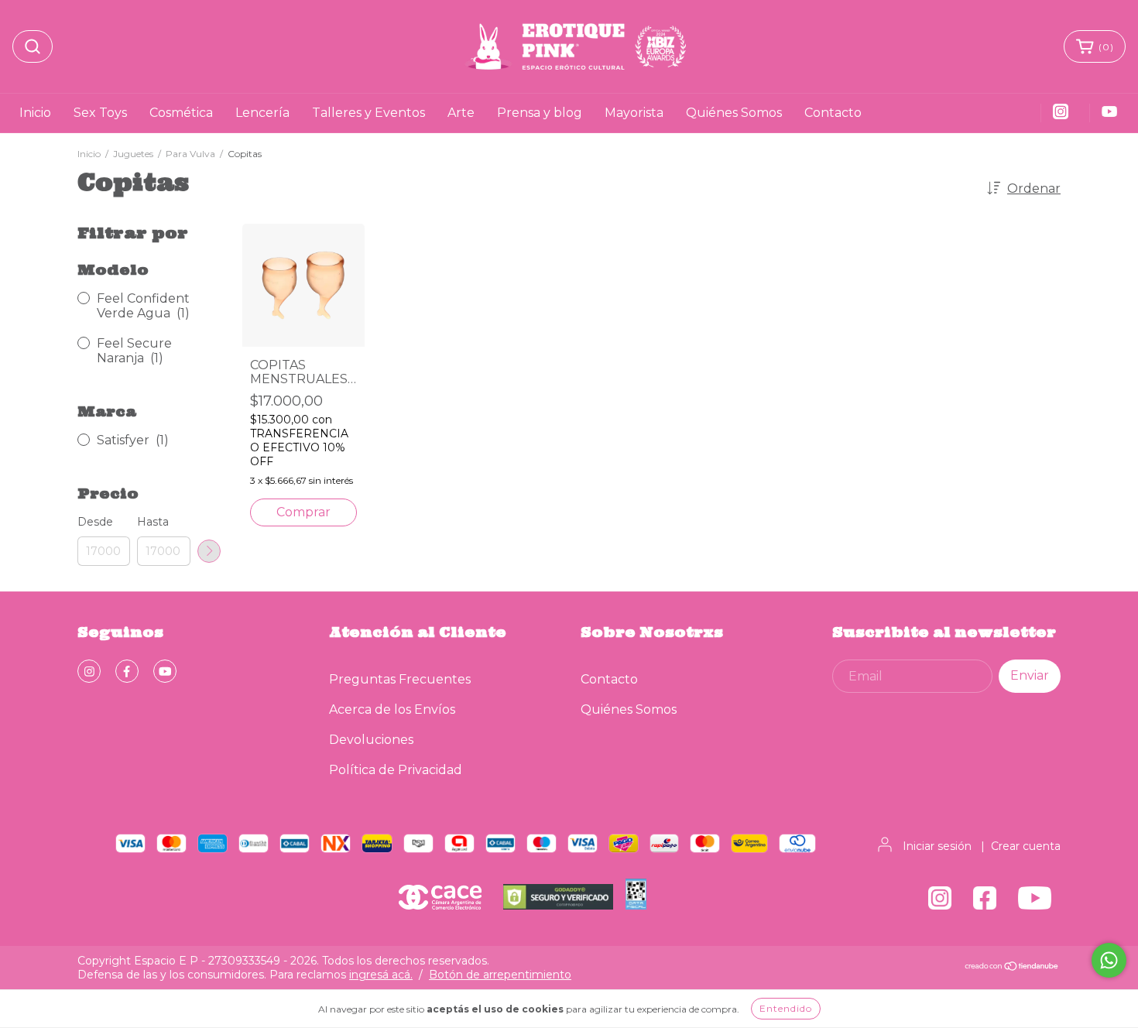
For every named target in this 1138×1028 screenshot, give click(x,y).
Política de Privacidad (395, 769)
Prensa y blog (539, 112)
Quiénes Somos (734, 112)
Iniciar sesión (937, 846)
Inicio (35, 112)
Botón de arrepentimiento (500, 975)
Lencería (262, 112)
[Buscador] (32, 46)
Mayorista (634, 112)
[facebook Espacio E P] (127, 671)
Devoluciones (371, 739)
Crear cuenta (1026, 846)
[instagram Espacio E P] (89, 671)
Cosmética (181, 112)
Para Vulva (190, 153)
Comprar (303, 512)
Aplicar (209, 551)
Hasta (153, 522)
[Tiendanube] (1012, 968)
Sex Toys (100, 112)
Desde (95, 522)
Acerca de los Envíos (392, 709)
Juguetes (133, 153)
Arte (461, 112)
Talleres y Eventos (368, 112)
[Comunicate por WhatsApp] (1109, 960)
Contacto (833, 112)
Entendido (785, 1008)
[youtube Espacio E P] (165, 671)
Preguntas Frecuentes (400, 679)
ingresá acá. (381, 975)
